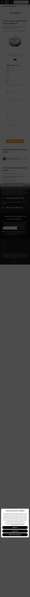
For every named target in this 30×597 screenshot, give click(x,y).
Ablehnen (15, 527)
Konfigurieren (15, 531)
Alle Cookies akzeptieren (15, 534)
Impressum (22, 524)
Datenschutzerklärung (15, 524)
